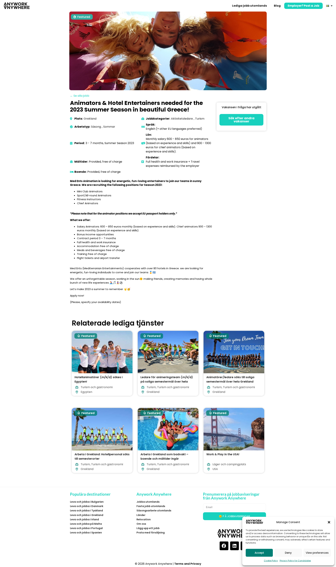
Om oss (141, 524)
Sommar (109, 127)
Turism (199, 119)
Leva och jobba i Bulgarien (87, 502)
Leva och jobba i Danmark (86, 506)
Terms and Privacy (187, 564)
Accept (259, 553)
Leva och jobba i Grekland (86, 515)
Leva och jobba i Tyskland (86, 510)
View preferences (317, 553)
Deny (288, 553)
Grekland (90, 119)
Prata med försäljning (150, 532)
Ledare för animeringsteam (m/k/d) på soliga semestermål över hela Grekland (167, 381)
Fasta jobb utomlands (150, 506)
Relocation (143, 519)
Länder (140, 515)
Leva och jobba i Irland (84, 519)
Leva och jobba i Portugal (86, 528)
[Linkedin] (234, 545)
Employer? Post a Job (303, 6)
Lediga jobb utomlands (249, 6)
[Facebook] (224, 545)
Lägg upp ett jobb (148, 528)
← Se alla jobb (79, 96)
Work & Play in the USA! (222, 454)
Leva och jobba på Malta (86, 524)
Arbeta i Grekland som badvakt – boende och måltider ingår (164, 456)
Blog (277, 6)
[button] (329, 522)
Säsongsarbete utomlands (153, 510)
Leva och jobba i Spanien (86, 532)
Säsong (96, 127)
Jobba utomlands (148, 502)
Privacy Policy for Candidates (295, 560)
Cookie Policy (271, 560)
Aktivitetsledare (182, 119)
